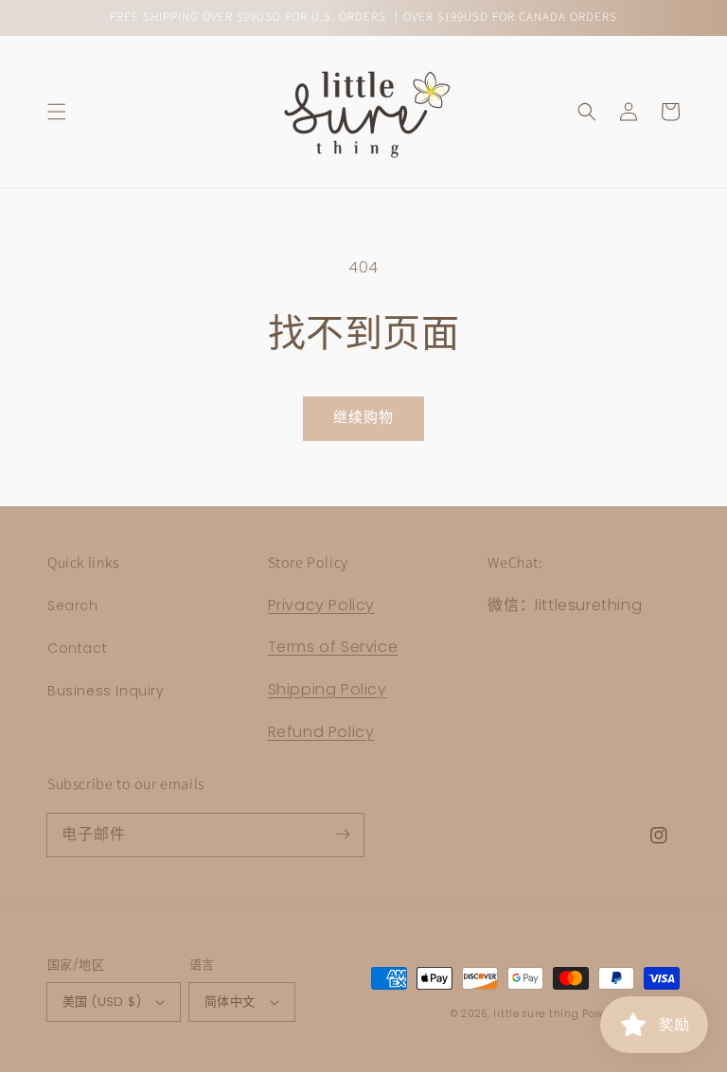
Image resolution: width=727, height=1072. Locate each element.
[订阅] (343, 834)
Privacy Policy (321, 605)
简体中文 (230, 1001)
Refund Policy (321, 732)
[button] (57, 111)
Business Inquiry (106, 690)
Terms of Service (333, 647)
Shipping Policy (327, 689)
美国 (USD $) (101, 1001)
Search (72, 605)
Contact (77, 648)
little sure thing (535, 1014)
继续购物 (363, 417)
